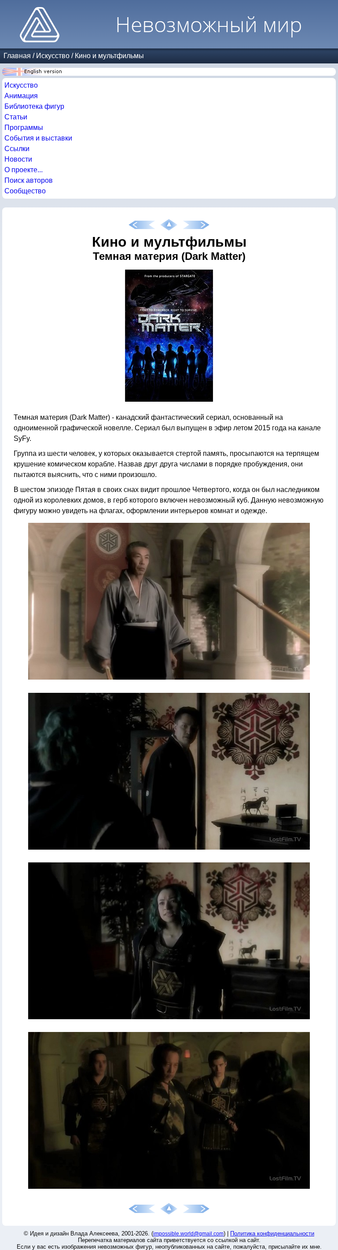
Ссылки (16, 148)
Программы (23, 127)
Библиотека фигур (34, 106)
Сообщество (25, 191)
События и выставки (38, 138)
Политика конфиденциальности (272, 1233)
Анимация (21, 96)
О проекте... (23, 170)
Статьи (15, 117)
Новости (18, 159)
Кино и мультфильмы (109, 55)
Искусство (53, 55)
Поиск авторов (28, 180)
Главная (17, 55)
